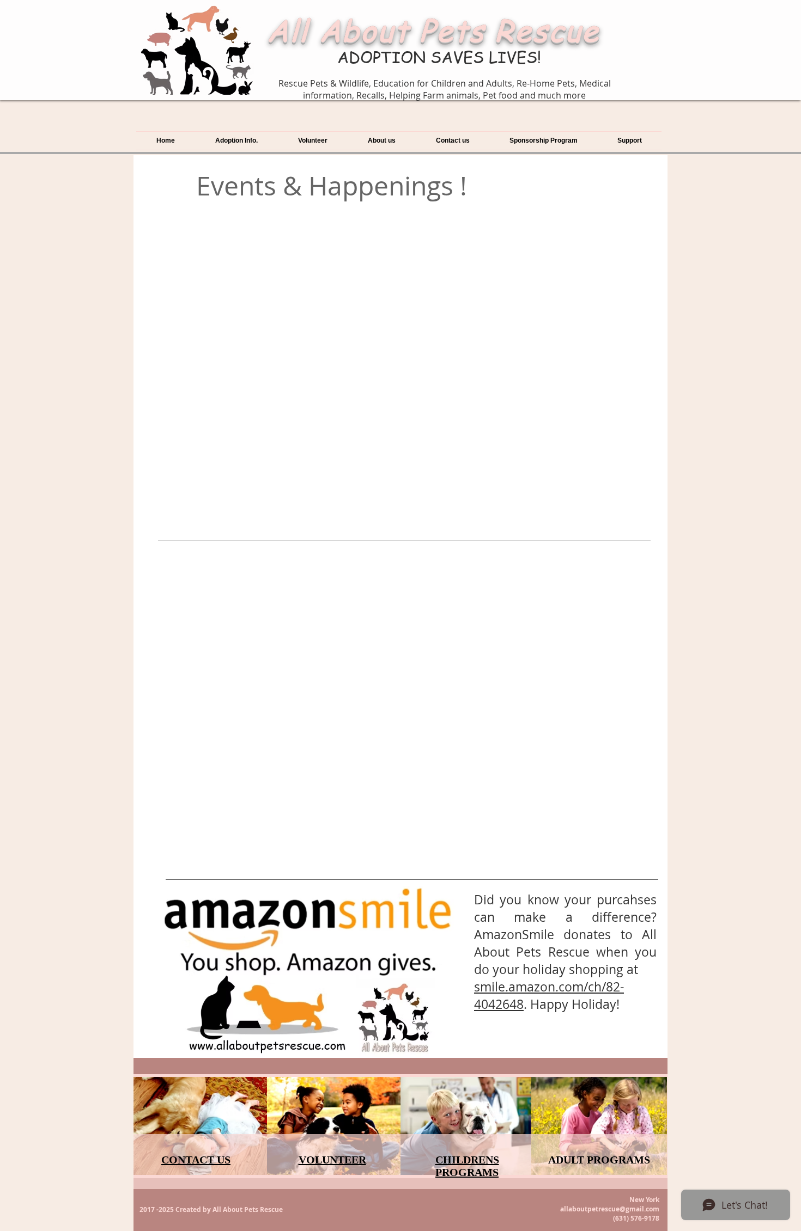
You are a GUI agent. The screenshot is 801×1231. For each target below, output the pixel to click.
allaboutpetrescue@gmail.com (609, 1209)
